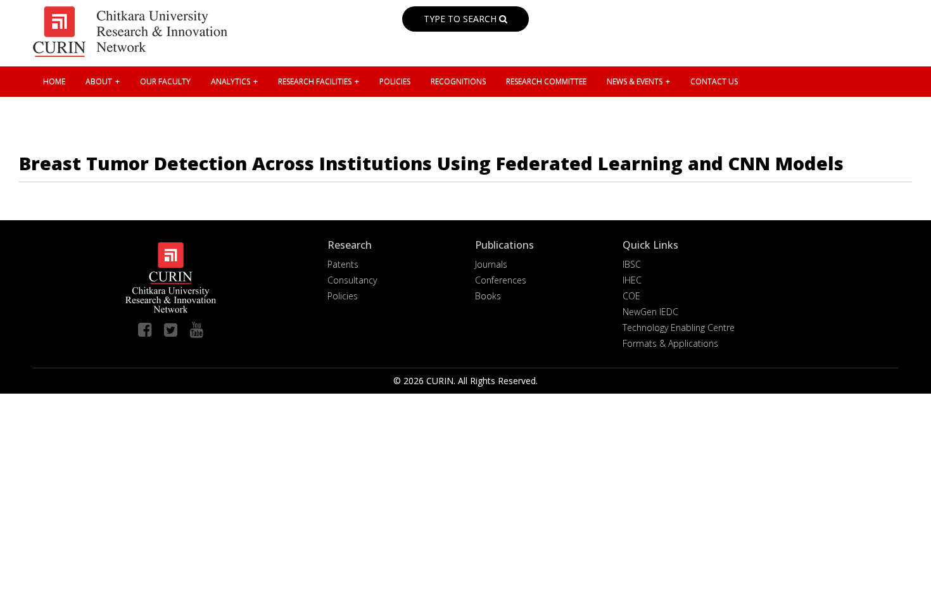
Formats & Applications (670, 343)
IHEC (632, 280)
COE (631, 296)
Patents (342, 264)
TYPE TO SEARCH (461, 19)
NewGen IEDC (650, 312)
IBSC (632, 264)
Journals (491, 264)
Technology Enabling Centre (679, 327)
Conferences (500, 280)
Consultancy (352, 280)
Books (488, 296)
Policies (342, 296)
